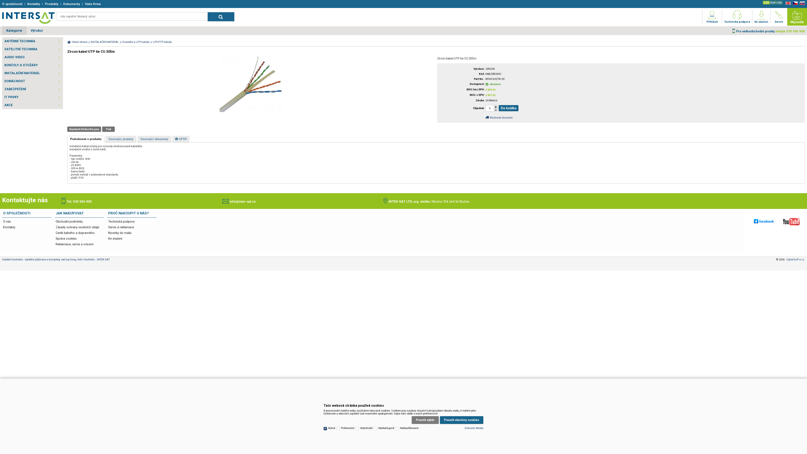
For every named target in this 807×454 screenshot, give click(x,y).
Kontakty (9, 227)
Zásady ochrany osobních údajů (77, 227)
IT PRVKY (11, 97)
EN (787, 3)
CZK (766, 2)
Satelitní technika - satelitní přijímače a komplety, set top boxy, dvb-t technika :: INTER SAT (28, 18)
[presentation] (85, 139)
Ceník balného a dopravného (75, 233)
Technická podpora (121, 221)
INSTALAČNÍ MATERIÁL (22, 73)
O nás (7, 221)
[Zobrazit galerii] (251, 111)
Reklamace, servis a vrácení (74, 244)
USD (779, 2)
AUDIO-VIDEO (14, 57)
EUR (772, 2)
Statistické (366, 428)
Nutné (331, 428)
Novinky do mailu (120, 233)
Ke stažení (115, 238)
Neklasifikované (409, 428)
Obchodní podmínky (69, 221)
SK (801, 3)
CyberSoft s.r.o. (795, 259)
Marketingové (386, 428)
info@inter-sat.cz (243, 201)
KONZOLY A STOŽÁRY (21, 65)
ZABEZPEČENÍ (15, 89)
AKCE (8, 105)
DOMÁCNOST (14, 81)
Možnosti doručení (501, 117)
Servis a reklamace (121, 227)
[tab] (85, 139)
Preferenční (347, 428)
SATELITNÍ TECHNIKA (20, 49)
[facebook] (763, 221)
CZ (794, 3)
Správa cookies (66, 238)
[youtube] (791, 221)
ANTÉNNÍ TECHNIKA (19, 41)
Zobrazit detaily (473, 428)
